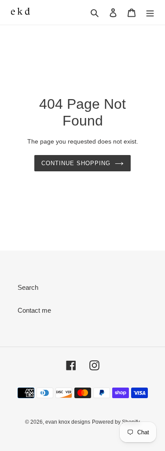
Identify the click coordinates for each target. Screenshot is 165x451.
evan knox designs (67, 422)
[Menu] (150, 12)
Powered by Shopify (116, 422)
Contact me (34, 310)
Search (28, 287)
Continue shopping (76, 163)
